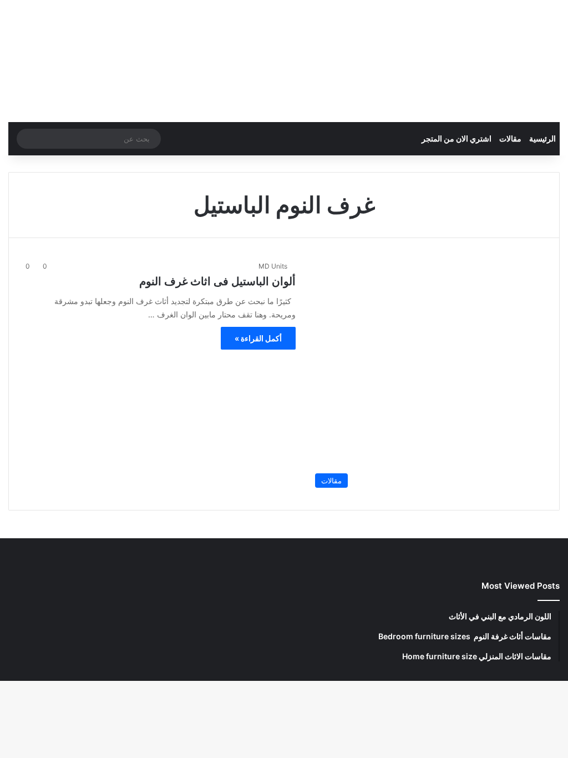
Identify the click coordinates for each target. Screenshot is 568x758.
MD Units (272, 266)
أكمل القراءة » (258, 338)
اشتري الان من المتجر (456, 138)
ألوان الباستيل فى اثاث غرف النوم (217, 281)
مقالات (510, 138)
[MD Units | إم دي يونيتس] (506, 61)
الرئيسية (542, 138)
